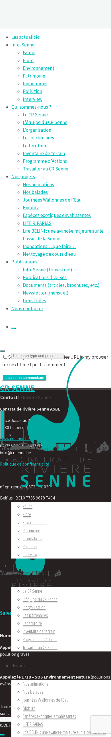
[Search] (13, 328)
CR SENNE (17, 388)
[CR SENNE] (55, 491)
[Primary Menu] (2, 425)
